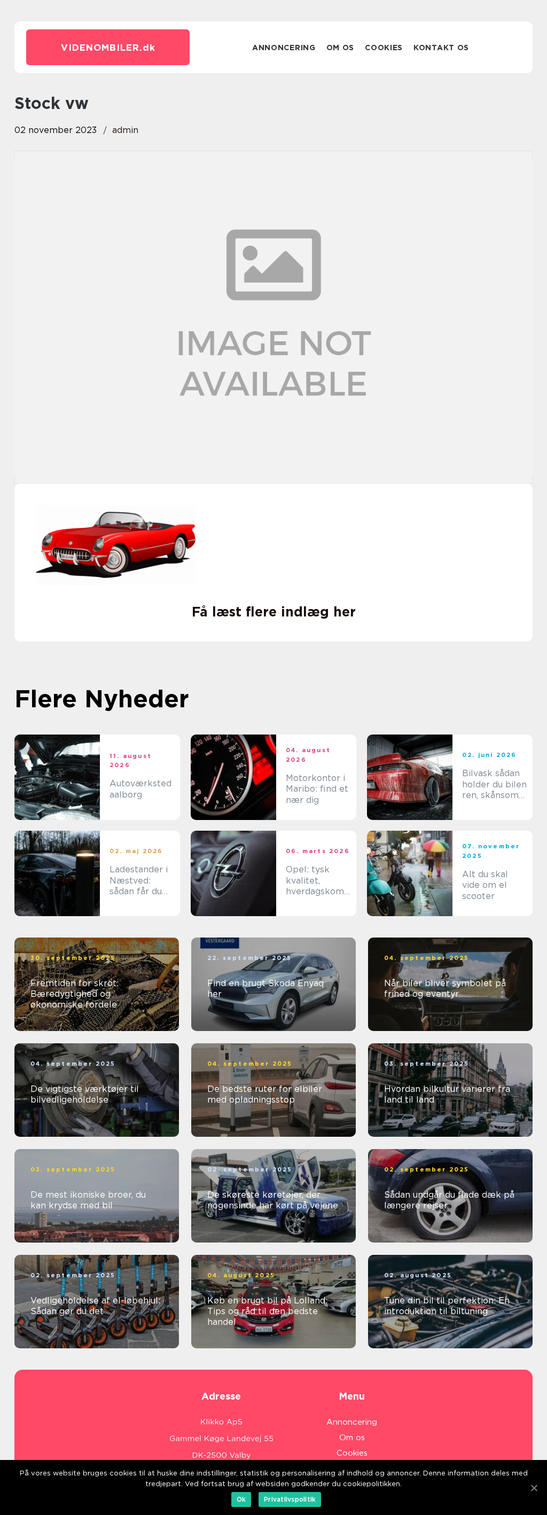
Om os (340, 47)
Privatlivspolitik (290, 1499)
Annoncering (284, 47)
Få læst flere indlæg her (274, 612)
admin (125, 130)
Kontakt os (441, 47)
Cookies (384, 47)
